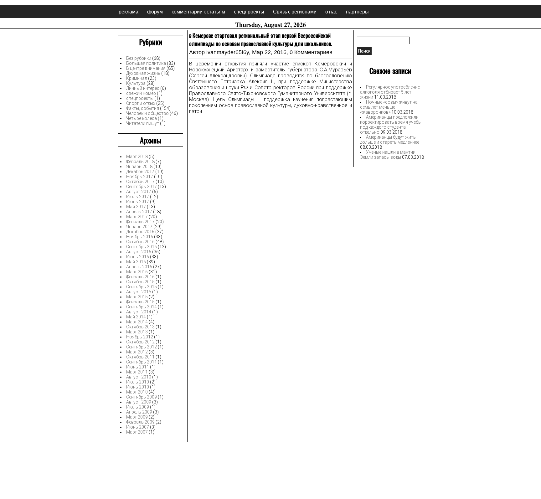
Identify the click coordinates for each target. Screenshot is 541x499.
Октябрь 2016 (140, 241)
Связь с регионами (295, 11)
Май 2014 (136, 316)
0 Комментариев (311, 52)
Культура (136, 83)
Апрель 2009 (139, 411)
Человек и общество (147, 113)
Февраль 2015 (140, 301)
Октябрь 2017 (140, 181)
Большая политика (146, 63)
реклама (128, 11)
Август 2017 (138, 191)
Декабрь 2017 (140, 171)
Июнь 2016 (137, 256)
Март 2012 (137, 351)
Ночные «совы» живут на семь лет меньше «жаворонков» (389, 107)
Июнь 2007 (137, 427)
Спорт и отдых (140, 103)
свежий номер (141, 93)
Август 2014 (138, 311)
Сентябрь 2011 (141, 361)
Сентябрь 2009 (141, 396)
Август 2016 (138, 251)
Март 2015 (137, 296)
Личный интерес (142, 88)
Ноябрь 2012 (139, 336)
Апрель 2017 (139, 211)
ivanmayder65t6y (227, 52)
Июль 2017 (137, 196)
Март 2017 (137, 216)
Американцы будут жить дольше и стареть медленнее (389, 140)
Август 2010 (138, 376)
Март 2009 (137, 416)
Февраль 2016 (140, 276)
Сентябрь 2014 (141, 306)
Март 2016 (137, 271)
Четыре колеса (141, 118)
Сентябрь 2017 (141, 186)
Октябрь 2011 (140, 356)
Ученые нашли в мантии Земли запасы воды (387, 155)
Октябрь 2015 (140, 281)
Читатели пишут (142, 123)
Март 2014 (137, 321)
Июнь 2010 (137, 386)
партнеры (357, 11)
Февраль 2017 (140, 221)
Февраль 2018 (140, 161)
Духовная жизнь (143, 73)
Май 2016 (136, 261)
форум (155, 11)
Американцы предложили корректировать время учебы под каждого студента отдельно (390, 125)
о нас (331, 11)
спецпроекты (249, 11)
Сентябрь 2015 (141, 286)
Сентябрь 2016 (141, 246)
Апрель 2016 (139, 266)
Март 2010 (137, 391)
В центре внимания (146, 68)
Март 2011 (137, 371)
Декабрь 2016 (140, 231)
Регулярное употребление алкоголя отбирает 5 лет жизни (390, 92)
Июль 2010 (137, 381)
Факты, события (142, 108)
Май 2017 (136, 206)
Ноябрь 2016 (139, 236)
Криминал (136, 78)
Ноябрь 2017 (139, 176)
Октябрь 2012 (140, 341)
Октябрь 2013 (140, 326)
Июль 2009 (137, 406)
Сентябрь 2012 (141, 346)
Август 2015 (138, 291)
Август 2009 (138, 401)
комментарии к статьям (198, 11)
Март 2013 (137, 331)
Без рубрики (138, 58)
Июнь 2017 (137, 201)
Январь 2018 (139, 166)
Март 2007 (137, 432)
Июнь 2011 (137, 366)
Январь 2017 (139, 226)
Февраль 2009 (140, 421)
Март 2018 (137, 156)
